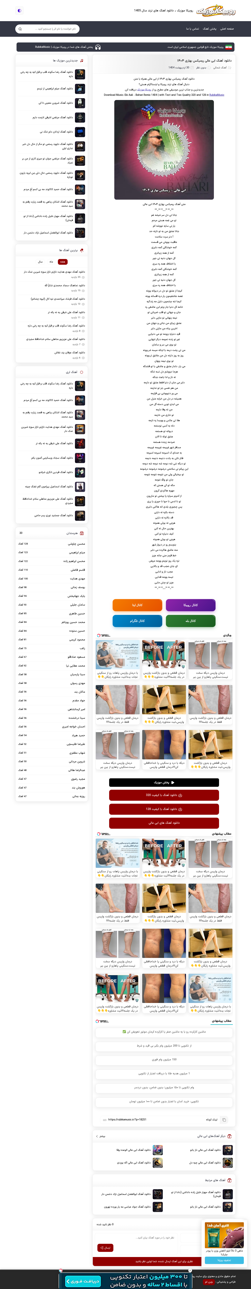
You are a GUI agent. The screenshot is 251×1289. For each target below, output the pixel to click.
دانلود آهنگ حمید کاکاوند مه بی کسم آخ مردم (48, 189)
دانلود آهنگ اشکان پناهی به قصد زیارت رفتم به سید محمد (48, 204)
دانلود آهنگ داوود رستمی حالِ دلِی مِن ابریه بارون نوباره (46, 175)
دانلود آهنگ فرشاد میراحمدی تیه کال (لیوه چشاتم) (58, 299)
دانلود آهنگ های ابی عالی (164, 823)
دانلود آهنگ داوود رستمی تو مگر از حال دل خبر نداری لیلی (48, 146)
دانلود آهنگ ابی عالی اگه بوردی (134, 1163)
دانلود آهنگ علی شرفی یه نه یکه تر (66, 312)
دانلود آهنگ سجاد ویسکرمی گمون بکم (52, 458)
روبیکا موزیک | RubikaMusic (216, 10)
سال (40, 262)
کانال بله (191, 621)
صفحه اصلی (227, 29)
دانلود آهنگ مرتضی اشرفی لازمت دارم (53, 117)
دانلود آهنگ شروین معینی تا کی (56, 103)
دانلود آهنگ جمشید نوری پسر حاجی (53, 515)
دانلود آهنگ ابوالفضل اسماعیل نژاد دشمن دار (126, 1194)
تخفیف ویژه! (224, 1260)
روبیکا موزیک (144, 90)
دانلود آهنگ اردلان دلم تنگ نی (56, 132)
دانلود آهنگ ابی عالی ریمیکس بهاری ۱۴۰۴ (204, 60)
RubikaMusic (216, 95)
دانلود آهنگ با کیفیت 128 (161, 809)
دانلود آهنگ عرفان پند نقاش (69, 353)
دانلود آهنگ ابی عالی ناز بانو (205, 1150)
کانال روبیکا (191, 605)
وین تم (209, 1282)
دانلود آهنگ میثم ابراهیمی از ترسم (55, 89)
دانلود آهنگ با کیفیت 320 (161, 795)
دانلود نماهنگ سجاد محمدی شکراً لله (65, 286)
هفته (62, 262)
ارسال (107, 1248)
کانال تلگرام (137, 621)
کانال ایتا (137, 605)
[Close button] (190, 1270)
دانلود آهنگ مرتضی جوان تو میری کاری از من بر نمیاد (47, 161)
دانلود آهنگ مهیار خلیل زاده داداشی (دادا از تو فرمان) (196, 1194)
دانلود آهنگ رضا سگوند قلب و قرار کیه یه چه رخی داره (46, 74)
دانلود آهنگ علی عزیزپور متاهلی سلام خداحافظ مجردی (55, 339)
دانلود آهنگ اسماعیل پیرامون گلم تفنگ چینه (49, 487)
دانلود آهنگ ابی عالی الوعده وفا (133, 1150)
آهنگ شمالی (220, 68)
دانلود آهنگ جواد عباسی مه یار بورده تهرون (127, 1207)
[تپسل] (61, 1270)
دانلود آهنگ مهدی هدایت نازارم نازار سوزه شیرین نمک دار (54, 272)
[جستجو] (20, 29)
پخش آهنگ (209, 29)
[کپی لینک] (224, 1120)
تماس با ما (192, 29)
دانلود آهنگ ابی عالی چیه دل (205, 1163)
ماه (51, 262)
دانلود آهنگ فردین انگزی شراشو (56, 472)
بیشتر (101, 1136)
